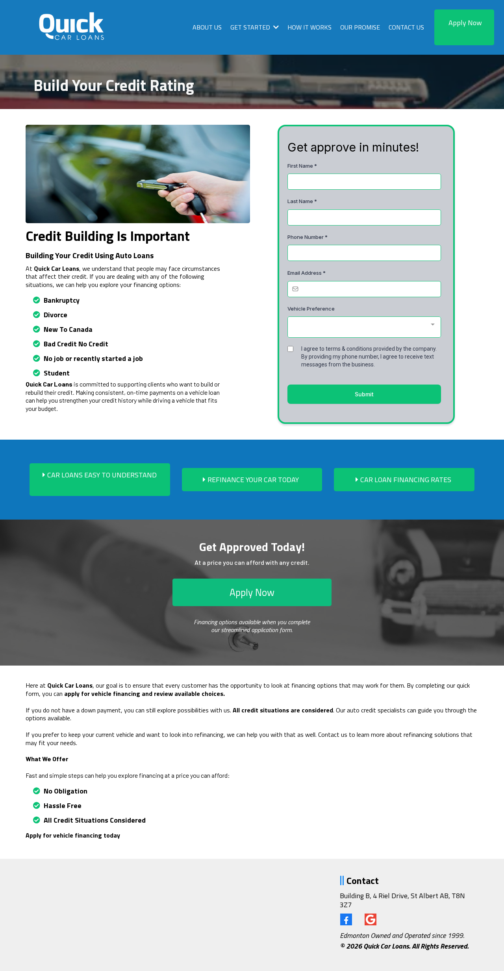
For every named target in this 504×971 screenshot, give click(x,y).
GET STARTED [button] (251, 27)
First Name (302, 166)
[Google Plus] (370, 919)
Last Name (302, 201)
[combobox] (364, 327)
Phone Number (307, 237)
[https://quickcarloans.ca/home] (73, 27)
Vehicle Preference (311, 308)
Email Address (306, 273)
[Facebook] (346, 919)
